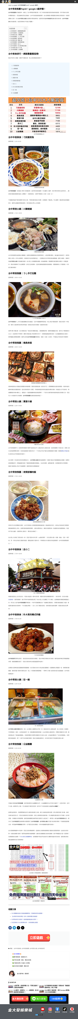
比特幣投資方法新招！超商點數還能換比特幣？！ (24, 919)
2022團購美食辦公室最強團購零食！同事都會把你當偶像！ (27, 913)
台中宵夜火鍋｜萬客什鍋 (16, 40)
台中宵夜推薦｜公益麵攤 (17, 49)
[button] (75, 1)
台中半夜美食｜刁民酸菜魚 (16, 33)
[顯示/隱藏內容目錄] (24, 28)
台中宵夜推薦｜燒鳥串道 (16, 38)
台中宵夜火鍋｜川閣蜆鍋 (16, 34)
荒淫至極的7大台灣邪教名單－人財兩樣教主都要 (24, 922)
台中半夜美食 (17, 948)
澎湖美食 (10, 599)
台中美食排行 (41, 948)
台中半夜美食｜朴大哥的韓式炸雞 (18, 45)
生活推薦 (14, 5)
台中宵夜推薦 (25, 948)
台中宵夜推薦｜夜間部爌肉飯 (17, 42)
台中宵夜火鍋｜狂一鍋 (16, 47)
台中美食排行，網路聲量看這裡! (18, 31)
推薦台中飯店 (64, 451)
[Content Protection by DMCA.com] (39, 1015)
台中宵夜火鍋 (33, 948)
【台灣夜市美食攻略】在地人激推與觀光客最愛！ (24, 916)
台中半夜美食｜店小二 (15, 44)
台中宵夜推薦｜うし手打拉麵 (17, 36)
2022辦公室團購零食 (26, 836)
